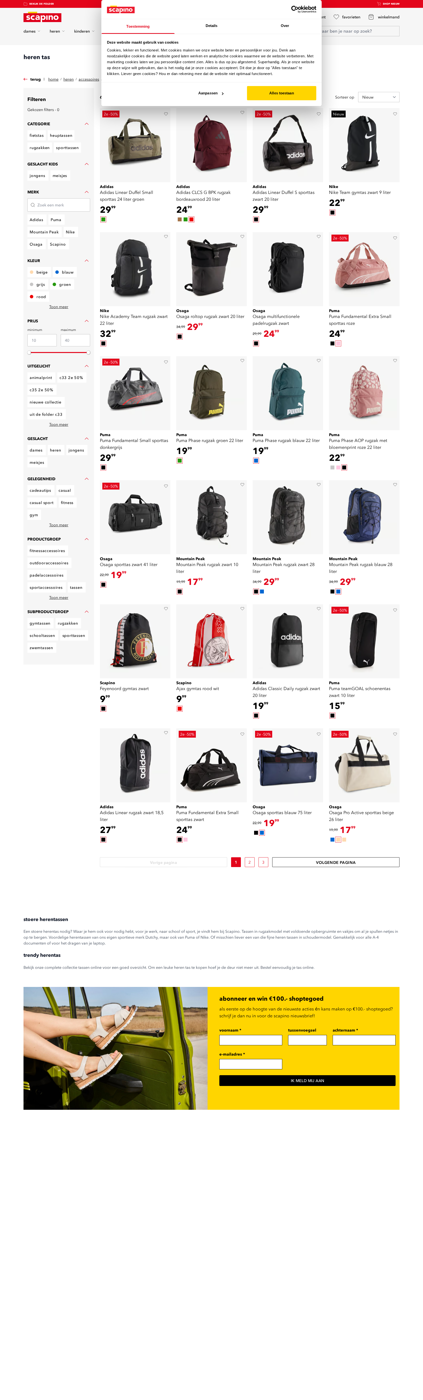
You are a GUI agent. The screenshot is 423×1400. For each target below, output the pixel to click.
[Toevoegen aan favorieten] (166, 114)
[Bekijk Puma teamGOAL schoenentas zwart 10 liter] (364, 641)
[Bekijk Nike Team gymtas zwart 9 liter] (364, 145)
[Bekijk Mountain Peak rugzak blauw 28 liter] (364, 517)
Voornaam (230, 1030)
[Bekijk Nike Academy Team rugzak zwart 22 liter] (135, 269)
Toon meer (58, 306)
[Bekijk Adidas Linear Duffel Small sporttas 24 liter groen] (135, 145)
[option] (103, 219)
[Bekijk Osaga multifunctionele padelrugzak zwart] (288, 269)
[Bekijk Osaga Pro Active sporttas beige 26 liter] (364, 765)
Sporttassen (67, 147)
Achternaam (345, 1030)
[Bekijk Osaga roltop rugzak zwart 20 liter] (211, 269)
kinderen (82, 31)
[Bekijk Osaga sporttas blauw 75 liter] (288, 765)
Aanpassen (208, 93)
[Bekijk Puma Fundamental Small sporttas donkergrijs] (135, 393)
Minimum (34, 330)
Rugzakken (40, 147)
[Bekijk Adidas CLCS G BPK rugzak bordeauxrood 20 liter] (211, 145)
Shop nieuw (391, 3)
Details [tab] (212, 26)
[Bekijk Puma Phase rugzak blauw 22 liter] (288, 393)
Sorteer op (344, 97)
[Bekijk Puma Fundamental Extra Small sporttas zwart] (211, 765)
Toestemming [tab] (138, 26)
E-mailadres (232, 1054)
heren (55, 31)
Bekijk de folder (41, 3)
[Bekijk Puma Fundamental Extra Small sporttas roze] (364, 269)
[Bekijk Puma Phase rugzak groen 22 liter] (211, 393)
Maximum (68, 330)
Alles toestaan (281, 93)
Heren (68, 79)
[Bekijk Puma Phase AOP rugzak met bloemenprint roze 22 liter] (364, 393)
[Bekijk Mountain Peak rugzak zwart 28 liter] (288, 517)
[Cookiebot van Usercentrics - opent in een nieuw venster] (294, 9)
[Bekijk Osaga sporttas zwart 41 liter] (135, 517)
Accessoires (89, 79)
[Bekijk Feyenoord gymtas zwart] (135, 641)
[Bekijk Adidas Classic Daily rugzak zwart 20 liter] (288, 641)
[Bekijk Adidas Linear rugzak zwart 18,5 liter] (135, 765)
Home (53, 79)
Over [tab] (285, 26)
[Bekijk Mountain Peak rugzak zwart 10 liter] (211, 517)
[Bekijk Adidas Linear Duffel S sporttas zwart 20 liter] (288, 145)
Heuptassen (61, 135)
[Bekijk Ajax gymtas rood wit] (211, 641)
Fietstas (37, 135)
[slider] (29, 352)
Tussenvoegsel (302, 1030)
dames (29, 31)
